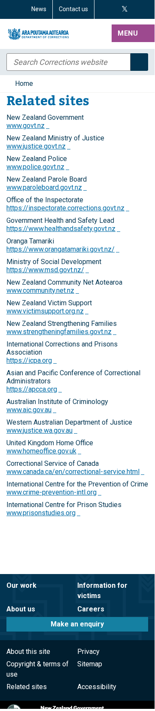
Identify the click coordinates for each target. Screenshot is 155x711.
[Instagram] (113, 9)
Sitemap (89, 664)
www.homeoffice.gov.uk (43, 451)
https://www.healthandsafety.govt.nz (63, 229)
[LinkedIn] (144, 9)
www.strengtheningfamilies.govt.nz (61, 332)
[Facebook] (103, 9)
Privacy (88, 651)
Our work (21, 585)
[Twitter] (125, 9)
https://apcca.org (34, 389)
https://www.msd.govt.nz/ (47, 270)
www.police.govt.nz (37, 167)
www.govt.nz (27, 126)
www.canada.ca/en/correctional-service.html (75, 472)
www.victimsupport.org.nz (47, 311)
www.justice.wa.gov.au (41, 430)
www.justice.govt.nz (38, 146)
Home (24, 83)
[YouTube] (134, 9)
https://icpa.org (31, 360)
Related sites (26, 687)
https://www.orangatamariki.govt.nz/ (62, 249)
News (38, 9)
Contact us (73, 9)
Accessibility (96, 687)
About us (20, 609)
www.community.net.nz (42, 290)
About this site (28, 651)
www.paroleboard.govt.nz (46, 187)
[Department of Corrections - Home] (57, 34)
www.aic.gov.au (31, 410)
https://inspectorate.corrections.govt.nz (67, 208)
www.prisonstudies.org (43, 513)
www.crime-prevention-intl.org (53, 492)
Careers (90, 609)
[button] (133, 33)
